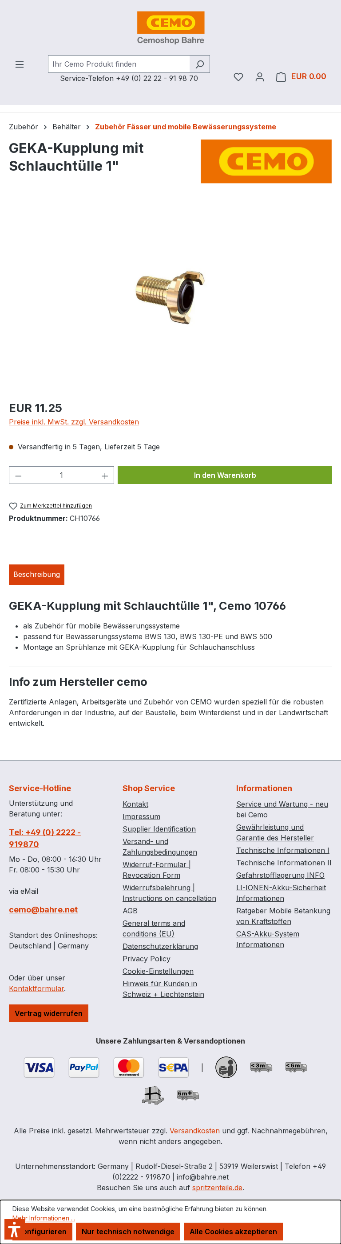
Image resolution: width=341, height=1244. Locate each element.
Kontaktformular (36, 988)
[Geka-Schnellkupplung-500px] (170, 296)
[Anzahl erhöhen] (105, 475)
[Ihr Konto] (259, 76)
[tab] (36, 574)
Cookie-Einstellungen (158, 971)
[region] (170, 296)
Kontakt (135, 804)
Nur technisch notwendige (128, 1231)
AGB (130, 910)
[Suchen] (199, 64)
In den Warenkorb (225, 475)
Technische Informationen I (282, 850)
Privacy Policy (146, 958)
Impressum (141, 816)
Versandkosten (195, 1130)
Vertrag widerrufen (49, 1013)
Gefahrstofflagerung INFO (280, 875)
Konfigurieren (42, 1231)
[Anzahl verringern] (18, 475)
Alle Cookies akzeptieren (233, 1231)
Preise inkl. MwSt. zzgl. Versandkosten (74, 421)
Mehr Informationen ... (43, 1218)
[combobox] (119, 64)
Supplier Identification (159, 828)
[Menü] (19, 64)
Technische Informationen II (284, 862)
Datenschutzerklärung (160, 946)
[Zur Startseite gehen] (170, 27)
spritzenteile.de (217, 1187)
